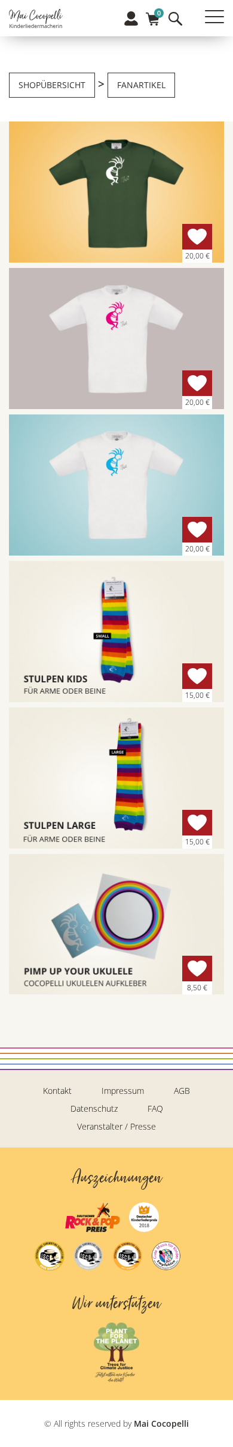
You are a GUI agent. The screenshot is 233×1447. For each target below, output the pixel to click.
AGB (182, 1090)
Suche (175, 19)
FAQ (155, 1108)
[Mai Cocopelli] (36, 19)
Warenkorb (153, 15)
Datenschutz (94, 1108)
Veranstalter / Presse (116, 1126)
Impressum (123, 1090)
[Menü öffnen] (214, 16)
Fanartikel (141, 85)
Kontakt (57, 1090)
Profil (131, 18)
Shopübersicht (52, 85)
